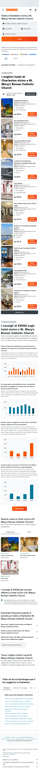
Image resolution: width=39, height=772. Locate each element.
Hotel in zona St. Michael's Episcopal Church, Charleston (17, 724)
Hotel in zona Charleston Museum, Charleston (18, 701)
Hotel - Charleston (30, 739)
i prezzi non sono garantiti (9, 754)
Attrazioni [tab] (7, 688)
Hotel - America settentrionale (24, 737)
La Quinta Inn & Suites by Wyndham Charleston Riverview (25, 162)
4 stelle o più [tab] (10, 532)
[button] (3, 10)
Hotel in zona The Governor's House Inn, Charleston (19, 721)
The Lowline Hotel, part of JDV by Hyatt (25, 204)
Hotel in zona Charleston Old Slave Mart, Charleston (19, 704)
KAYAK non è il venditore (10, 760)
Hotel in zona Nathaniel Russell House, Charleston (19, 718)
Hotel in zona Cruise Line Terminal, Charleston (17, 706)
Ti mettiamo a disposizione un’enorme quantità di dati (18, 763)
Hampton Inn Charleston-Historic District (25, 292)
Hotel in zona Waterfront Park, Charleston (16, 716)
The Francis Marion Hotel (22, 141)
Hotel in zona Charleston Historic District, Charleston (16, 710)
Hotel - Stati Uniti (6, 739)
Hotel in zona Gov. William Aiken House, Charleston (19, 699)
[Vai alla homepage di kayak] (12, 10)
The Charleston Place (21, 121)
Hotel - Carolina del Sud (18, 739)
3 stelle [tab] (28, 532)
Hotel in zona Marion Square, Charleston (16, 713)
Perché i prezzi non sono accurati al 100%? (16, 767)
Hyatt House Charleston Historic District (25, 249)
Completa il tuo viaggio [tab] (20, 688)
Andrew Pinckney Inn (21, 100)
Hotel (13, 737)
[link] (19, 508)
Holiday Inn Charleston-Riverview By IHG (25, 227)
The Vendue (18, 183)
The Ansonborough (20, 270)
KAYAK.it (7, 737)
